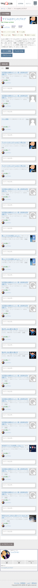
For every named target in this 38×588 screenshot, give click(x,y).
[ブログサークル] (6, 3)
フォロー (7, 562)
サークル (16, 583)
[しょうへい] (3, 82)
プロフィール (6, 55)
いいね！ (5, 80)
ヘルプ (28, 583)
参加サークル (31, 562)
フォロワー (19, 562)
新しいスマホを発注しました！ (11, 236)
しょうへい (6, 27)
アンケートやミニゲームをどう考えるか (14, 142)
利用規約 (23, 583)
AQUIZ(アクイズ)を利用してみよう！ (13, 445)
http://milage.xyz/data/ (7, 22)
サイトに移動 (6, 51)
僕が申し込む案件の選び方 (10, 329)
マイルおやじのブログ (14, 19)
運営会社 (34, 583)
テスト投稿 (5, 119)
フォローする (19, 51)
